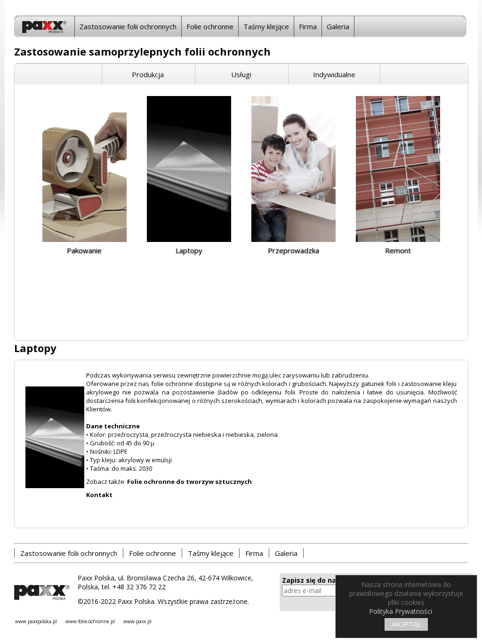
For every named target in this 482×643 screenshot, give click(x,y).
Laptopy (189, 250)
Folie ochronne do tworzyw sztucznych (189, 481)
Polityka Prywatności (400, 611)
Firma (308, 26)
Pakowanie (84, 250)
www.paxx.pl (137, 621)
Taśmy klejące (266, 26)
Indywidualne (334, 74)
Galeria (338, 26)
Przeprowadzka (293, 250)
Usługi (241, 74)
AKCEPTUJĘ (406, 624)
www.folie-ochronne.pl (90, 621)
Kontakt (99, 494)
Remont (398, 250)
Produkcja (148, 74)
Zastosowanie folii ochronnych (128, 26)
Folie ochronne (209, 26)
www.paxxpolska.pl (36, 621)
